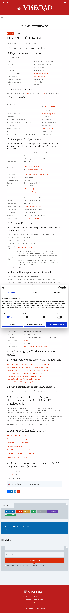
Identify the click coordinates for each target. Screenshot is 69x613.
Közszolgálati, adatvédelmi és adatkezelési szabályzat (23, 379)
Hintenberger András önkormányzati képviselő (21, 453)
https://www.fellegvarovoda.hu (33, 192)
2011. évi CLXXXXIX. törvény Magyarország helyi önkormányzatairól (28, 364)
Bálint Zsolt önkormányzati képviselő (18, 435)
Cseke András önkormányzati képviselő (19, 442)
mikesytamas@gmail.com (32, 166)
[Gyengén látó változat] (6, 17)
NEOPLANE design (33, 608)
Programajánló (53, 511)
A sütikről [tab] (57, 292)
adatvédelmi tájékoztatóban (31, 565)
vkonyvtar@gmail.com (35, 170)
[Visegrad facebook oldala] (34, 603)
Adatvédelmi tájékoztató (31, 599)
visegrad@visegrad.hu (41, 73)
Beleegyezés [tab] (12, 292)
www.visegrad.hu (39, 76)
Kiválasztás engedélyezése (34, 324)
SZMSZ (27, 93)
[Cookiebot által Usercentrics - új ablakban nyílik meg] (59, 287)
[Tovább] (34, 530)
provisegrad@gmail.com (24, 247)
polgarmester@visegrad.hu (49, 114)
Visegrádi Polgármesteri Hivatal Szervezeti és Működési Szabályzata (28, 370)
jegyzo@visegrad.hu (47, 128)
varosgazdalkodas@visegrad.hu (34, 218)
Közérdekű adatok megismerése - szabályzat (25, 484)
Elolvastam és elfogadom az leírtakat (25, 565)
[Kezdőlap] (34, 7)
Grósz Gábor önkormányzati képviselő (18, 450)
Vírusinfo (27, 511)
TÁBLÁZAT (10, 475)
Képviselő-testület (50, 106)
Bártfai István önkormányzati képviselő (19, 439)
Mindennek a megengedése (56, 324)
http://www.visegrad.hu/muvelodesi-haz (36, 174)
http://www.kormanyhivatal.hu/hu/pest (36, 346)
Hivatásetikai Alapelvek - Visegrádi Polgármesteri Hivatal (24, 376)
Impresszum (41, 599)
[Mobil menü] (2, 17)
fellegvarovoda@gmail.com (32, 189)
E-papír (34, 511)
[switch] (26, 317)
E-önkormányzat (10, 514)
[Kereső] (67, 17)
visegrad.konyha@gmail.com (33, 206)
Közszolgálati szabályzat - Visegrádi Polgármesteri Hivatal (25, 373)
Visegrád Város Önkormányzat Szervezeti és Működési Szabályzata (28, 367)
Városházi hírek (10, 511)
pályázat (19, 511)
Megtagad (12, 324)
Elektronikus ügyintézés (17, 526)
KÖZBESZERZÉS (42, 511)
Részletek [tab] (34, 292)
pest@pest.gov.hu (29, 340)
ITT (35, 82)
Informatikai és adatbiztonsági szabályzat (20, 382)
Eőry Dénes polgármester (14, 446)
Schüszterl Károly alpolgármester (17, 457)
